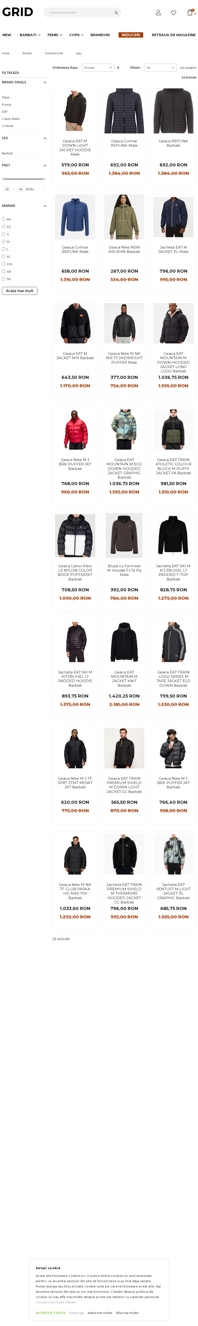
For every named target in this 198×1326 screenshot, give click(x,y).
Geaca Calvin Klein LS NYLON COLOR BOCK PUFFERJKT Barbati (75, 572)
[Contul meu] (159, 12)
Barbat (7, 153)
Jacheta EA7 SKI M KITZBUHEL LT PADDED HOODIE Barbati (75, 679)
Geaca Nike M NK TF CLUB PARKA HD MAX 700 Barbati (75, 891)
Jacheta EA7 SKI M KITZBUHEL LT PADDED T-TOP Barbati (173, 572)
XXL (10, 264)
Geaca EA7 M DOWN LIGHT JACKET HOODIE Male (75, 148)
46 (9, 219)
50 (9, 279)
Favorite (174, 13)
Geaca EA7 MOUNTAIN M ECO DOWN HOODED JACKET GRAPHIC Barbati (124, 469)
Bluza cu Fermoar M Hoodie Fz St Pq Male (124, 570)
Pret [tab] (6, 165)
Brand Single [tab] (14, 82)
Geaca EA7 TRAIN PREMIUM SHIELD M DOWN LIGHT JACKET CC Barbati (124, 785)
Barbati (27, 53)
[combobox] (82, 12)
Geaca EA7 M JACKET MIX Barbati (75, 355)
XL (9, 256)
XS (9, 227)
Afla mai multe (127, 1313)
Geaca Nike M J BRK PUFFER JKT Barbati (75, 464)
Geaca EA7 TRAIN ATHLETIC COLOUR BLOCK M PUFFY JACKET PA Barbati (173, 466)
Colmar (8, 126)
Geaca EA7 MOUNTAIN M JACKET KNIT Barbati (124, 679)
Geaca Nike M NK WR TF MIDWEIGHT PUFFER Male (124, 358)
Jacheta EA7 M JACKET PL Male (173, 249)
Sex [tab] (5, 138)
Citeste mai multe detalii (56, 1302)
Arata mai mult (19, 290)
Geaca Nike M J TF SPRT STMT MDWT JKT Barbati (75, 783)
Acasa (5, 53)
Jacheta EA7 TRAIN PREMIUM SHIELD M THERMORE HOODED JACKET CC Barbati (124, 893)
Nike (5, 97)
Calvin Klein (11, 119)
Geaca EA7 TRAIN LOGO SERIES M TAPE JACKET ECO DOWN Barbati (173, 679)
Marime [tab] (8, 206)
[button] (91, 96)
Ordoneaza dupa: (65, 68)
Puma (6, 104)
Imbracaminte (54, 53)
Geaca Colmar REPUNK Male (124, 143)
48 (9, 271)
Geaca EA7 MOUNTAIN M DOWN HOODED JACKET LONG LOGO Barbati (173, 362)
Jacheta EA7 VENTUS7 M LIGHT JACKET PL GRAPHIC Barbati (173, 891)
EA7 (4, 111)
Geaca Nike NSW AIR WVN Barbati (124, 249)
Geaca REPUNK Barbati (173, 143)
